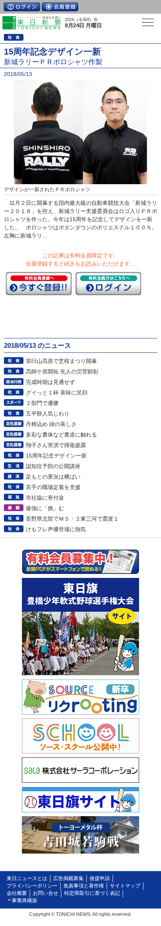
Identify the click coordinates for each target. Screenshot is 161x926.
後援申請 (99, 878)
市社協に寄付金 (45, 498)
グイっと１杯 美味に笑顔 (57, 392)
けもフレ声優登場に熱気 (56, 529)
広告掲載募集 (68, 878)
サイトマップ (125, 886)
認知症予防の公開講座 (53, 466)
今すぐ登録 (39, 283)
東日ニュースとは (27, 878)
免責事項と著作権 (83, 886)
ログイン (22, 6)
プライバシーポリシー (32, 886)
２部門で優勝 (42, 403)
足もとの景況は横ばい (53, 477)
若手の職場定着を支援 (53, 487)
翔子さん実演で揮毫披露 (56, 445)
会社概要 (17, 893)
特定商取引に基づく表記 (92, 893)
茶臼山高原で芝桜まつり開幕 (61, 361)
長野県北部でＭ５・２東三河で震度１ (72, 519)
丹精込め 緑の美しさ (51, 424)
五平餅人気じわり (48, 413)
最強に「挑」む (45, 508)
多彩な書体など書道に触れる (61, 434)
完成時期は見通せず (50, 382)
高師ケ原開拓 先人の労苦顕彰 (62, 371)
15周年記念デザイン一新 (56, 455)
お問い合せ (45, 893)
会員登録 (60, 6)
